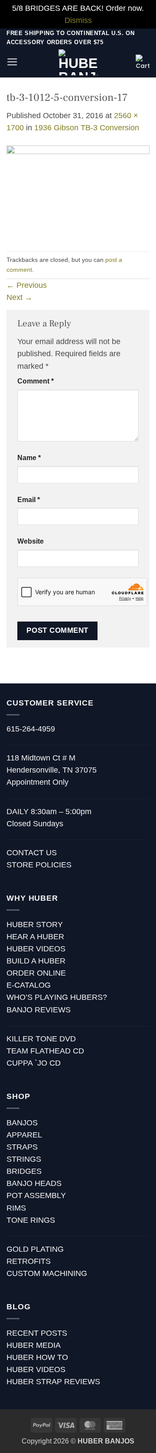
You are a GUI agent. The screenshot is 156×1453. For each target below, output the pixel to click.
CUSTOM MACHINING (46, 1273)
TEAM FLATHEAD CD (45, 1051)
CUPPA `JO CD (33, 1063)
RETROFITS (28, 1261)
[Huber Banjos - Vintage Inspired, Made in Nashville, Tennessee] (78, 62)
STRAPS (22, 1147)
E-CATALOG (28, 985)
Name (29, 457)
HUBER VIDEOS (35, 948)
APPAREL (24, 1135)
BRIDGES (24, 1171)
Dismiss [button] (78, 20)
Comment (35, 381)
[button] (12, 62)
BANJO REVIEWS (38, 1009)
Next (19, 297)
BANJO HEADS (34, 1183)
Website (30, 541)
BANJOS (22, 1122)
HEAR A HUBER (35, 936)
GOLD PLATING (35, 1249)
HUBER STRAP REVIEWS (53, 1381)
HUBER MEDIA (33, 1345)
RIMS (16, 1208)
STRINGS (23, 1159)
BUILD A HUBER (35, 961)
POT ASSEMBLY (36, 1195)
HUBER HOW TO (37, 1357)
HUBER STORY (34, 924)
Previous (26, 285)
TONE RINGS (30, 1220)
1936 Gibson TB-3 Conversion (86, 127)
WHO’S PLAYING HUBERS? (56, 997)
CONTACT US (31, 852)
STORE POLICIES (39, 864)
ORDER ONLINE (36, 973)
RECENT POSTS (36, 1333)
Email (28, 499)
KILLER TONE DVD (41, 1038)
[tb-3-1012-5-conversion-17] (78, 192)
